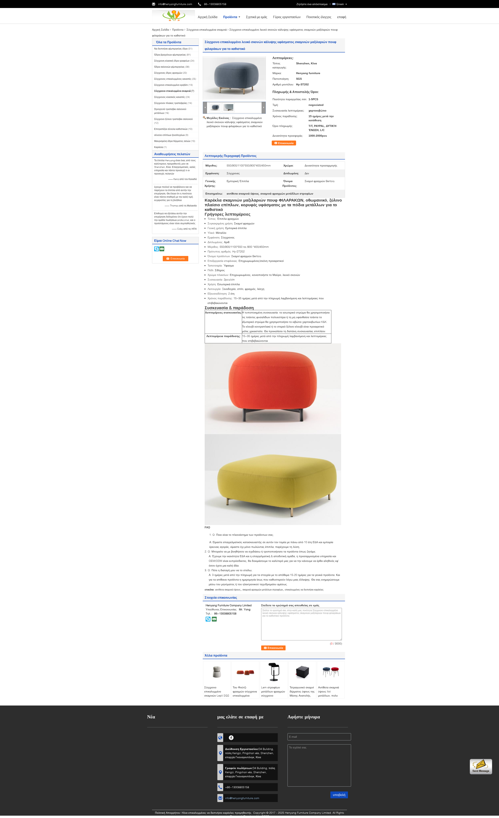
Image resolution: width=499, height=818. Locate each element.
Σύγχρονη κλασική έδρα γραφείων (171, 60)
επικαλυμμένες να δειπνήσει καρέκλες (304, 589)
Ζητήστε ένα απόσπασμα (311, 4)
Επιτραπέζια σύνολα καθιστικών (171, 128)
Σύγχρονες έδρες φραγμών (168, 72)
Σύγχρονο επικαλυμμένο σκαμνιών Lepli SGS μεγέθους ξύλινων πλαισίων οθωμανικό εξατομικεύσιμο (217, 697)
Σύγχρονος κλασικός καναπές (169, 97)
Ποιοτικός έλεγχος (318, 17)
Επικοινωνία (286, 143)
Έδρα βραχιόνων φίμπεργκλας (170, 54)
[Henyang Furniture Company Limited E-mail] (214, 618)
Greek (340, 4)
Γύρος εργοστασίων (287, 17)
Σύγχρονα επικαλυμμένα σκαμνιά (207, 29)
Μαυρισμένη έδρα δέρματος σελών (172, 141)
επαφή (341, 17)
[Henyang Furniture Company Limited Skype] (208, 618)
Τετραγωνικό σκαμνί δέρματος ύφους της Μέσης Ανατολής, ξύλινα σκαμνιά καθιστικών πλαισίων (302, 697)
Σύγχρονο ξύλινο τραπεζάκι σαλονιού (173, 119)
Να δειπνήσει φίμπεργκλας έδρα (171, 48)
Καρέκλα (158, 147)
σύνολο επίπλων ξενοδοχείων (169, 135)
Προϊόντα (230, 17)
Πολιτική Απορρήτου (167, 812)
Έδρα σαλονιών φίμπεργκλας (169, 66)
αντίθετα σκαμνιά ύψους (228, 589)
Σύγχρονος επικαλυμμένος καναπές (172, 78)
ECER (265, 816)
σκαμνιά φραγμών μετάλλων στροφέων (262, 589)
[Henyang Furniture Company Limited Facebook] (231, 737)
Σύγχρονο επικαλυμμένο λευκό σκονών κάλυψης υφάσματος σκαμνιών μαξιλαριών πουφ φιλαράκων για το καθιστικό (235, 122)
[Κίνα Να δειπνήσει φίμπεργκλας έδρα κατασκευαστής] (173, 15)
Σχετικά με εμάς (256, 17)
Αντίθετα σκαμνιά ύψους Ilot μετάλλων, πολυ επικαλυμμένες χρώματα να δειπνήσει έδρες (328, 697)
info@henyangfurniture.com (175, 4)
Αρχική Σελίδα (207, 17)
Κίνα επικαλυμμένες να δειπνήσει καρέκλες (208, 812)
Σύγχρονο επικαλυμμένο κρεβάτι (171, 84)
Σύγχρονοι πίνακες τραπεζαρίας (170, 103)
